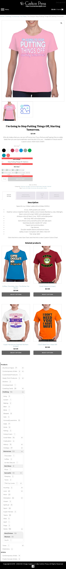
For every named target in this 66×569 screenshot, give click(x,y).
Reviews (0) (42, 195)
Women (49, 186)
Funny (23, 188)
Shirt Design (16, 159)
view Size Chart (24, 237)
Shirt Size (17, 166)
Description (9, 195)
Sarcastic (44, 186)
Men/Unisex (39, 186)
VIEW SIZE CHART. (38, 142)
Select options (15, 294)
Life (37, 188)
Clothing (8, 16)
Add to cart (20, 179)
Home (2, 16)
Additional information (25, 195)
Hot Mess (23, 16)
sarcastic (41, 188)
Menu (7, 9)
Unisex (45, 188)
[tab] (9, 196)
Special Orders (56, 195)
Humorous (15, 16)
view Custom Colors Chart (49, 237)
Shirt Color (17, 146)
